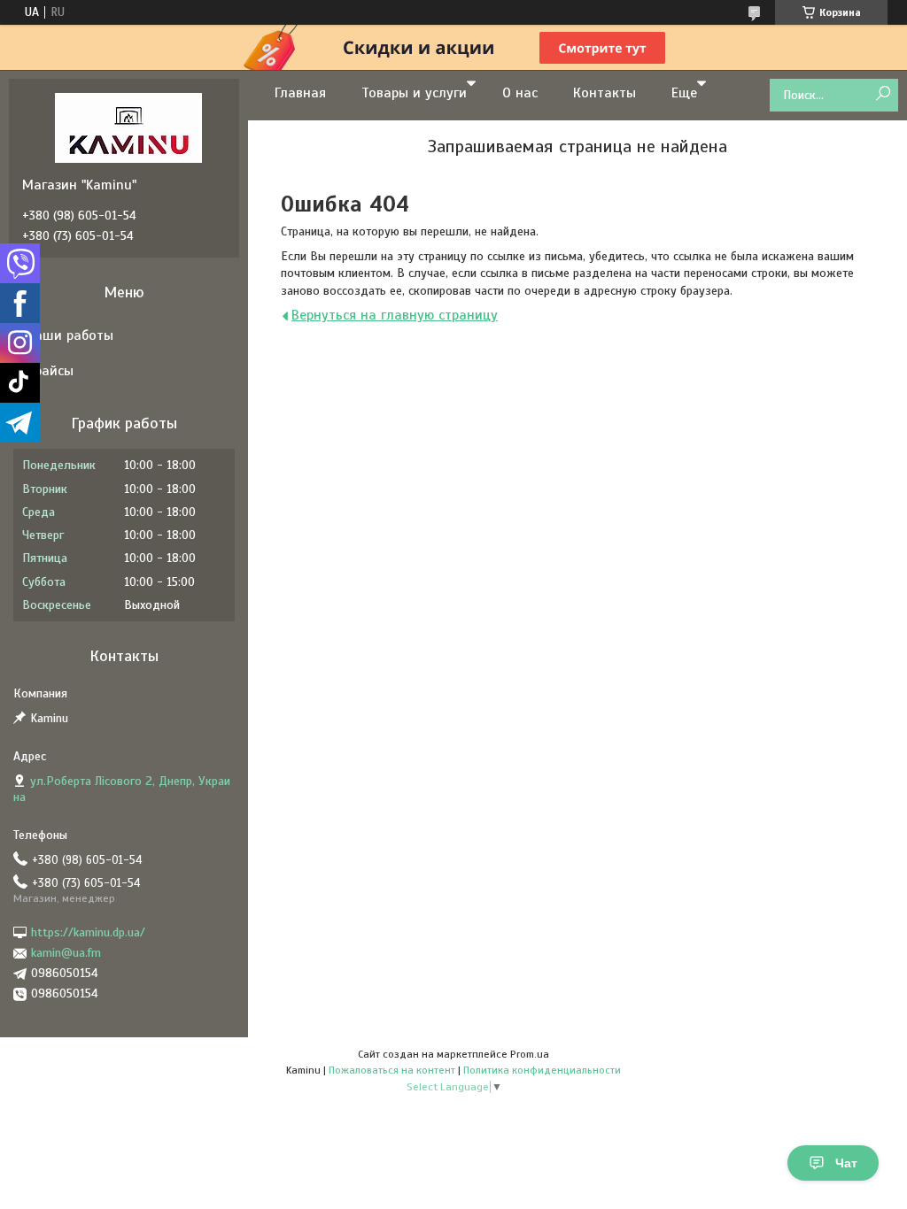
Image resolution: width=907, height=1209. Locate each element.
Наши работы (70, 335)
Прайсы (50, 371)
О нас (520, 93)
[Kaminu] (128, 127)
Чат (846, 1163)
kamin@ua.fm (66, 952)
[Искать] (882, 94)
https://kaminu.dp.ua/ (88, 932)
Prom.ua (529, 1054)
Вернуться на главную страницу (394, 315)
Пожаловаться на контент (392, 1070)
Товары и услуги (414, 93)
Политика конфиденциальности (542, 1070)
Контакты (604, 93)
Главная (300, 93)
